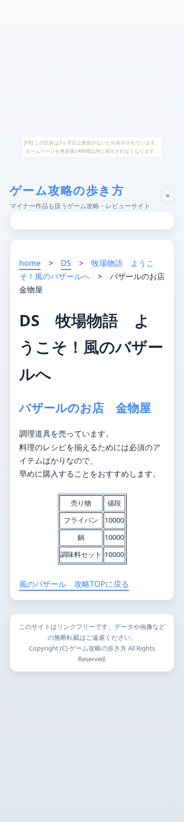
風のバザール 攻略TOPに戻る (74, 584)
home (30, 263)
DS (66, 263)
